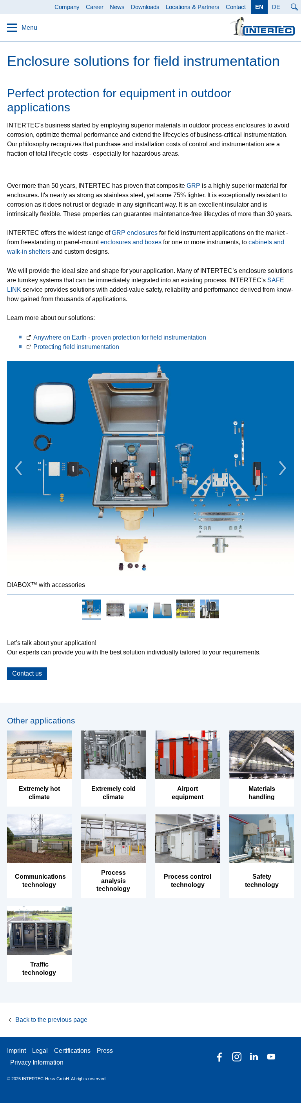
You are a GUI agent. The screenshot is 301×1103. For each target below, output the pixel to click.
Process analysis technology (113, 880)
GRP (193, 185)
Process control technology (187, 880)
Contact (236, 7)
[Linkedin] (254, 1057)
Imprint (16, 1050)
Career (94, 7)
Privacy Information (36, 1062)
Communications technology (39, 880)
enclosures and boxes (130, 242)
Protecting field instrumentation (76, 346)
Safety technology (262, 880)
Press (105, 1050)
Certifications (72, 1050)
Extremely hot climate (39, 792)
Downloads (145, 7)
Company (67, 7)
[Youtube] (271, 1057)
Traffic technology (39, 968)
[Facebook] (219, 1057)
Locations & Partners (192, 7)
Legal (40, 1050)
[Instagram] (237, 1057)
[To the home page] (262, 26)
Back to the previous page (51, 1019)
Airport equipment (187, 792)
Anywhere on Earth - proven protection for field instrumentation (119, 337)
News (117, 7)
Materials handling (261, 792)
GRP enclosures (135, 232)
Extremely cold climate (113, 792)
